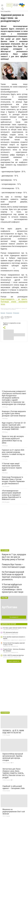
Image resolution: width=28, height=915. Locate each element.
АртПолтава (9, 607)
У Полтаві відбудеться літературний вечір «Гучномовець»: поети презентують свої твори (12, 588)
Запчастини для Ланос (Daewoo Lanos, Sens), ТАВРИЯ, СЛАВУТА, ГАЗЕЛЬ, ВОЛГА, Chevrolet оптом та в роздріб (13, 773)
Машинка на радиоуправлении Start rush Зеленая (13, 811)
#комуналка (9, 313)
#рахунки (3, 313)
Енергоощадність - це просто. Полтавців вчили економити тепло (14, 301)
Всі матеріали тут (14, 617)
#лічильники (16, 313)
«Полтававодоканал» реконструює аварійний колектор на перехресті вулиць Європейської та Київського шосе (11, 495)
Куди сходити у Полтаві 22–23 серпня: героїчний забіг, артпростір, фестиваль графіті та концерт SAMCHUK (14, 426)
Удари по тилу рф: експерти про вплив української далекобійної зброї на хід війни (13, 439)
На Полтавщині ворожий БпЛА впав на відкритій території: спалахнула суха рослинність (14, 576)
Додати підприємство (14, 661)
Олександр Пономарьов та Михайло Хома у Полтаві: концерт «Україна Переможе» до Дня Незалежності (13, 480)
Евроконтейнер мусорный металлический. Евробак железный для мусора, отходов (12, 757)
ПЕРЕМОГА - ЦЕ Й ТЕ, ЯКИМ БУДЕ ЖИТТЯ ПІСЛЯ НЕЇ (13, 731)
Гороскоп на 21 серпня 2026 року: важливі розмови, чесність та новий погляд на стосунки (13, 453)
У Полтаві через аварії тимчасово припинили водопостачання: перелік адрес (12, 466)
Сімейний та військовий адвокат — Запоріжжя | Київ (13, 787)
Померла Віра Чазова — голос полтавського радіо (13, 565)
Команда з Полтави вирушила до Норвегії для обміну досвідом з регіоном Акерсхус (14, 413)
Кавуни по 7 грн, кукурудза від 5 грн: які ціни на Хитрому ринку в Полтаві (14, 557)
